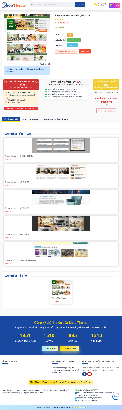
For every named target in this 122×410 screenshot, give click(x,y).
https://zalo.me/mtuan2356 (88, 395)
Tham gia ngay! (69, 348)
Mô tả (11, 119)
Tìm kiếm (80, 5)
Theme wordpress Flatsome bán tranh (20, 260)
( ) (45, 64)
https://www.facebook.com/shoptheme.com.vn (95, 393)
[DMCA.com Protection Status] (79, 407)
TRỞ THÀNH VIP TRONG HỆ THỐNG (21, 83)
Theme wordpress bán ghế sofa (60, 298)
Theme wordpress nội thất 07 (17, 182)
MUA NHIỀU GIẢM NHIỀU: (66, 82)
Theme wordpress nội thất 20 (17, 208)
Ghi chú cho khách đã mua (55, 119)
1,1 (70, 35)
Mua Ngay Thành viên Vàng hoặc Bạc (21, 108)
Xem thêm (50, 348)
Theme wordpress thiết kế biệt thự (19, 156)
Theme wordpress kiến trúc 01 (17, 234)
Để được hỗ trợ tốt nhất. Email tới (106, 94)
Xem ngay (72, 45)
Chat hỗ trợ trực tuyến (106, 111)
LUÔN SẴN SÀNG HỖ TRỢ (106, 83)
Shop (36, 69)
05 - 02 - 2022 (74, 40)
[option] (61, 293)
